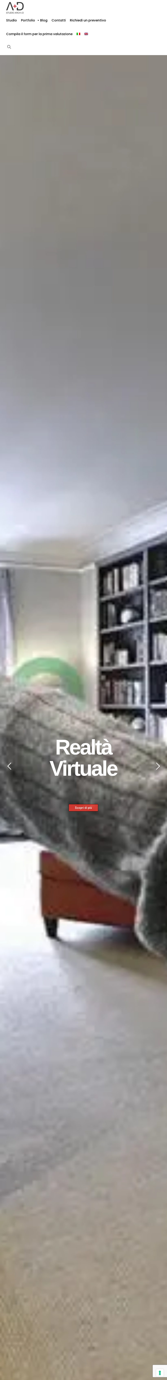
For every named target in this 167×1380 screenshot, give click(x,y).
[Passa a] (78, 34)
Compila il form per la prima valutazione (39, 34)
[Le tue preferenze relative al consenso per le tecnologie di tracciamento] (160, 1373)
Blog (43, 20)
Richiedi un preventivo (88, 20)
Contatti (59, 20)
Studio (11, 20)
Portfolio (28, 21)
